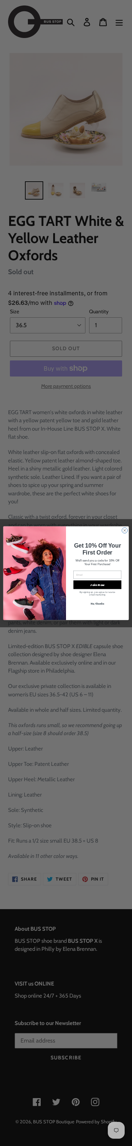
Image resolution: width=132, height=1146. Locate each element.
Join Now (97, 584)
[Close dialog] (124, 530)
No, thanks (97, 604)
